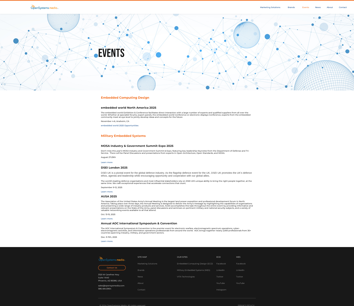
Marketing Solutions (270, 7)
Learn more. (107, 191)
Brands (291, 7)
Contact (343, 7)
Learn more (107, 162)
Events (305, 7)
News (318, 7)
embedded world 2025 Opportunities (119, 125)
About (330, 7)
